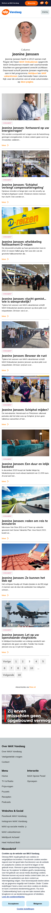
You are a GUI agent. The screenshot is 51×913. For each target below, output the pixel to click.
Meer (4, 145)
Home (5, 776)
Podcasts (6, 802)
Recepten (6, 796)
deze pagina (27, 81)
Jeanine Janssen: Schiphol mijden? (25, 409)
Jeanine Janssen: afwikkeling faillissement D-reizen (22, 243)
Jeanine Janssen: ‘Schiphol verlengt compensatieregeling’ (23, 186)
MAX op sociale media (13, 826)
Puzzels (5, 791)
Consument (7, 123)
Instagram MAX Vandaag (14, 821)
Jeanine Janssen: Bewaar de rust (24, 355)
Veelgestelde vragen (12, 756)
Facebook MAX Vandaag (14, 816)
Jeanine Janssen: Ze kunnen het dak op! (23, 579)
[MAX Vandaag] (11, 12)
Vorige (7, 661)
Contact (5, 762)
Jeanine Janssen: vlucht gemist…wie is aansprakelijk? (24, 300)
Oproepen (32, 781)
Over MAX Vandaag (12, 751)
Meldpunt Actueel (10, 837)
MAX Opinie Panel (36, 776)
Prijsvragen (7, 786)
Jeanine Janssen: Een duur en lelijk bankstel (25, 465)
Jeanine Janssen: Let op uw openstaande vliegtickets (20, 636)
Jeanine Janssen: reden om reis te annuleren (25, 522)
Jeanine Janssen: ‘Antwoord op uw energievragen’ (25, 129)
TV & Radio (7, 781)
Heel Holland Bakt (11, 842)
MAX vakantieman (11, 832)
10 (31, 668)
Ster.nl (32, 687)
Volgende (8, 674)
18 (19, 674)
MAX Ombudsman (28, 61)
